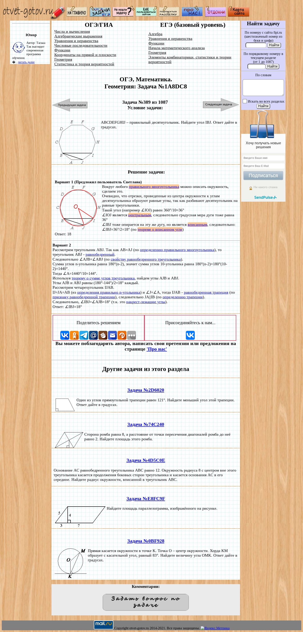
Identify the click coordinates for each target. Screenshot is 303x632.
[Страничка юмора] (216, 16)
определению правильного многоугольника (177, 250)
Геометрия (63, 59)
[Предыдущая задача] (70, 105)
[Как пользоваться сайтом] (146, 16)
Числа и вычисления (72, 31)
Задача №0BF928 (145, 541)
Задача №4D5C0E (145, 460)
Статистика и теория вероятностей (84, 64)
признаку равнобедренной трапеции (84, 297)
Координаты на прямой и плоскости (85, 55)
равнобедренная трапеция (206, 292)
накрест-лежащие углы (145, 302)
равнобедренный (100, 254)
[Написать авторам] (123, 16)
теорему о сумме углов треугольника (103, 278)
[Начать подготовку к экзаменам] (100, 16)
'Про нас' (157, 349)
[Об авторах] (192, 16)
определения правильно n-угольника (108, 292)
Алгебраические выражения (78, 36)
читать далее (26, 62)
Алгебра (155, 34)
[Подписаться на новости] (169, 16)
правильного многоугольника (154, 186)
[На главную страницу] (77, 16)
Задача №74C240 (145, 424)
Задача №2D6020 (145, 390)
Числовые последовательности (80, 45)
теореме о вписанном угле (160, 229)
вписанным (197, 224)
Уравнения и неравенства (76, 41)
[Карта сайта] (239, 16)
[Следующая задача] (221, 105)
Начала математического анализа (176, 48)
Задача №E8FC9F (145, 498)
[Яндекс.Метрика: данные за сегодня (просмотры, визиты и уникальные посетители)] (215, 628)
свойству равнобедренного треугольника (146, 259)
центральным (139, 215)
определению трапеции (183, 297)
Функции (62, 50)
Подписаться (263, 175)
